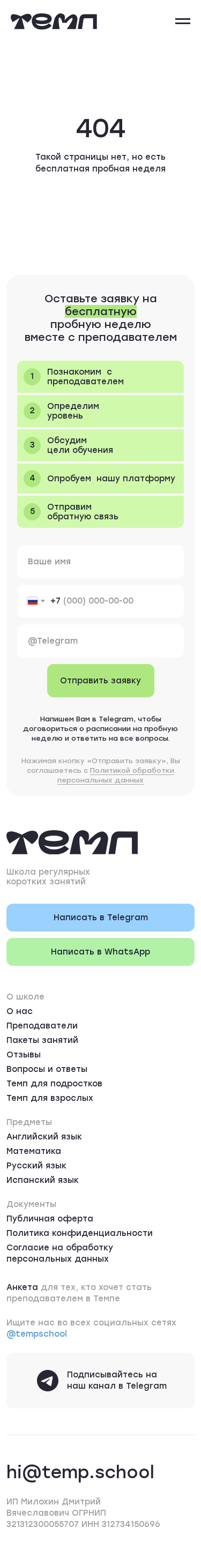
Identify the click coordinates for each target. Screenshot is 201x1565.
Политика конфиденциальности (79, 1233)
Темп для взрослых (49, 1098)
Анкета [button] (22, 1287)
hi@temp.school (80, 1472)
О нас (19, 1011)
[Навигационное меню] (182, 21)
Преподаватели (42, 1026)
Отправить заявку (100, 680)
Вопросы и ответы (46, 1069)
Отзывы (23, 1055)
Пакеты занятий (42, 1040)
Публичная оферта (49, 1219)
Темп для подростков (54, 1084)
